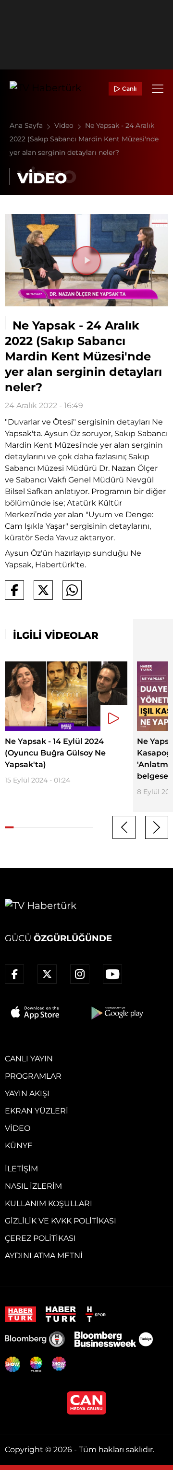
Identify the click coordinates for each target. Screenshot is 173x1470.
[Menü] (157, 88)
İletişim (21, 1168)
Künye (19, 1145)
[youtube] (112, 974)
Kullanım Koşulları (48, 1203)
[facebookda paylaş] (14, 590)
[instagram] (79, 974)
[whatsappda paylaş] (72, 590)
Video (64, 125)
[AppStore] (35, 1012)
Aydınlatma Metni (44, 1255)
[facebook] (14, 974)
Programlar (33, 1076)
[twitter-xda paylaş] (43, 590)
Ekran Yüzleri (36, 1110)
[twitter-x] (47, 974)
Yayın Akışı (27, 1093)
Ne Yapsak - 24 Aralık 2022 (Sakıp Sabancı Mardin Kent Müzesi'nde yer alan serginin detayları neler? (84, 139)
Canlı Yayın (29, 1058)
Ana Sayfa (27, 125)
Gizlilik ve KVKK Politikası (60, 1220)
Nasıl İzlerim (33, 1186)
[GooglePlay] (116, 1012)
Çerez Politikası (40, 1238)
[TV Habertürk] (45, 88)
